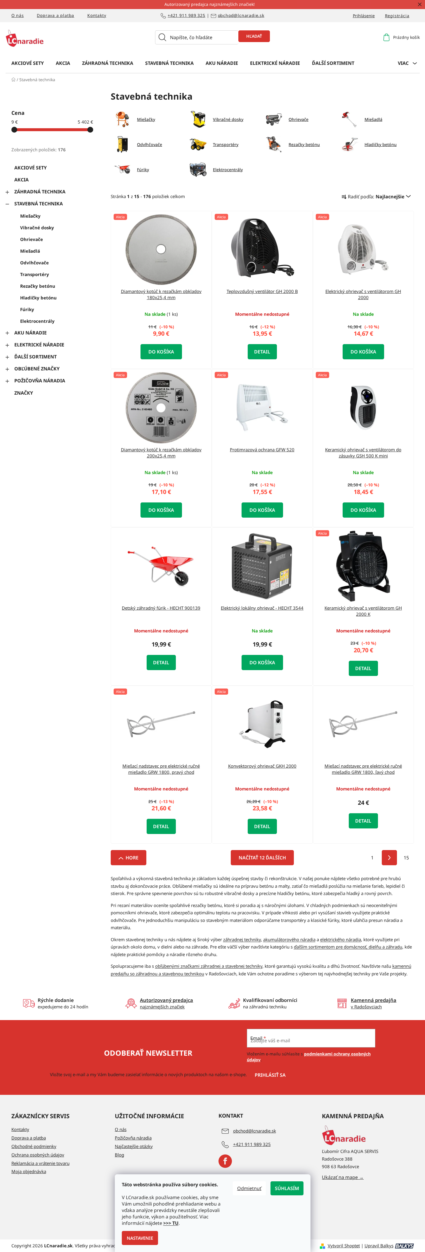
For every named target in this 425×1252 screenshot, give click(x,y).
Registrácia (397, 15)
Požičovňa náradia (39, 380)
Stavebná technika (38, 203)
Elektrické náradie (39, 344)
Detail (262, 351)
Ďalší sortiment (35, 356)
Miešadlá (30, 251)
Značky (23, 393)
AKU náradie (30, 333)
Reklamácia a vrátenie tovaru (40, 1163)
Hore (132, 857)
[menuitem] (28, 62)
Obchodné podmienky (33, 1146)
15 (406, 857)
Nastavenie (140, 1238)
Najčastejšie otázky (134, 1146)
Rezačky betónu (37, 286)
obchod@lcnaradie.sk (241, 15)
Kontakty (96, 15)
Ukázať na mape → (343, 1177)
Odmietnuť (249, 1188)
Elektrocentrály (37, 321)
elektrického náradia (340, 939)
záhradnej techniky (242, 939)
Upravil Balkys (379, 1245)
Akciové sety (30, 167)
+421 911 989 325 (186, 15)
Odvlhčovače (34, 263)
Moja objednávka (28, 1171)
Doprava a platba (55, 15)
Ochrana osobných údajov (37, 1155)
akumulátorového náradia (289, 939)
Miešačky (30, 216)
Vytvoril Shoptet (344, 1245)
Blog (119, 1155)
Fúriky (27, 309)
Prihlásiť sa (270, 1075)
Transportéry (34, 274)
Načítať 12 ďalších (262, 857)
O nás (17, 15)
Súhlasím (287, 1188)
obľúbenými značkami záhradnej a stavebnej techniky (208, 966)
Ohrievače (31, 239)
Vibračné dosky (37, 227)
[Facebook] (225, 1161)
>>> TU (170, 1223)
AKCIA (21, 179)
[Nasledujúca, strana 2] (389, 857)
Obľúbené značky (37, 368)
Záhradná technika (39, 191)
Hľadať (254, 36)
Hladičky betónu (38, 298)
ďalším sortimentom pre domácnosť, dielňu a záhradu (348, 947)
